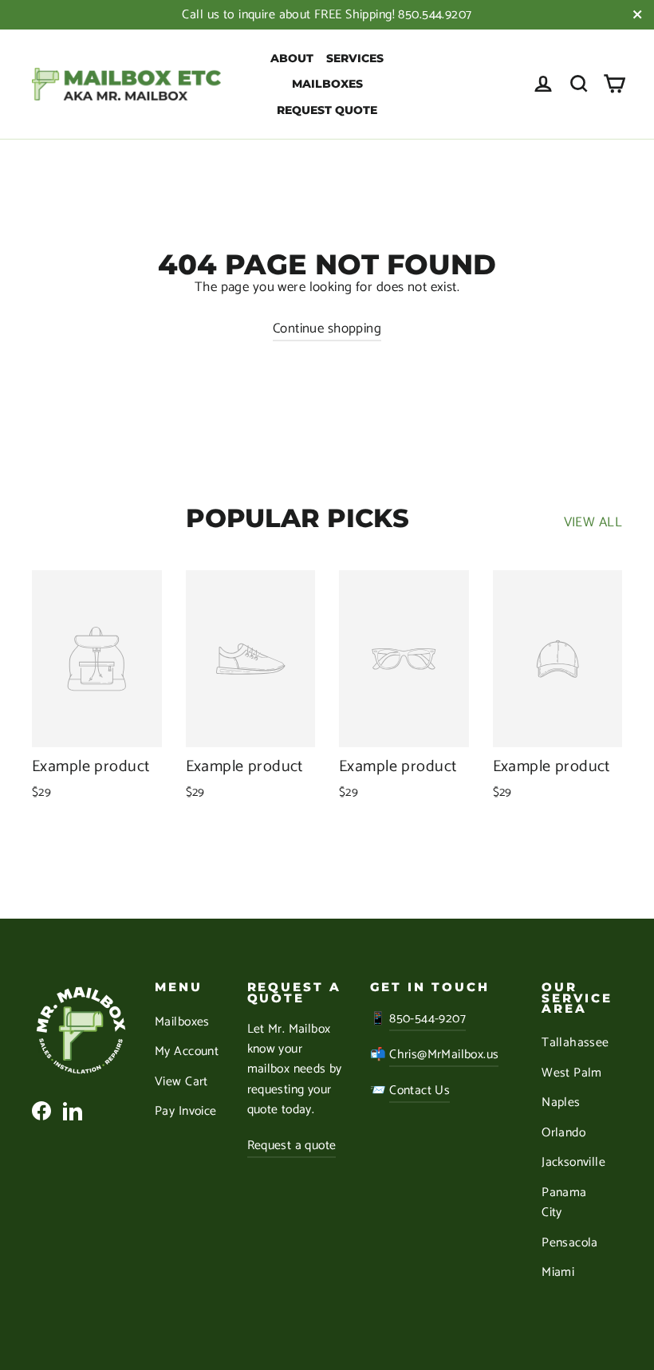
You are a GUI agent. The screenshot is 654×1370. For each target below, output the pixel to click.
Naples (561, 1102)
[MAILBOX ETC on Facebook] (41, 1110)
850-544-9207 (427, 1019)
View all (593, 522)
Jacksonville (573, 1162)
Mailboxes (327, 84)
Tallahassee (575, 1043)
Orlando (563, 1133)
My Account (187, 1051)
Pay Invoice (186, 1111)
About (291, 58)
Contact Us (419, 1091)
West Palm (572, 1073)
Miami (558, 1272)
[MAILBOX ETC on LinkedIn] (72, 1110)
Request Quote (327, 110)
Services (355, 58)
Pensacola (570, 1243)
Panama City (564, 1203)
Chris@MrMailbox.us (443, 1055)
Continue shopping (327, 328)
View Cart (181, 1082)
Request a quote (292, 1146)
